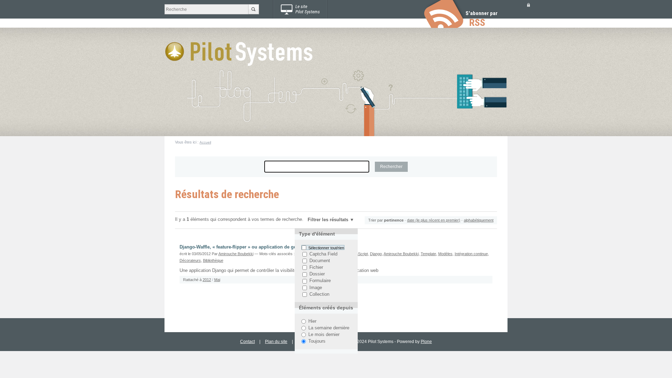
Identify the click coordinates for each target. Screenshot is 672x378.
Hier (312, 321)
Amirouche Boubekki (235, 254)
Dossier (317, 274)
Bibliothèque (213, 260)
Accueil (205, 142)
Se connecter (528, 5)
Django (376, 254)
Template (428, 254)
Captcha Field (323, 254)
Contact (247, 341)
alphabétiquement (478, 220)
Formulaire (320, 281)
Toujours (317, 341)
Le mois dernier (324, 334)
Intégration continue (471, 254)
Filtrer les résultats (328, 219)
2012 (207, 280)
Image (315, 287)
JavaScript (359, 254)
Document (319, 260)
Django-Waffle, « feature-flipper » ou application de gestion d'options (254, 247)
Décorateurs (190, 260)
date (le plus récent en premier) (433, 220)
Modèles (445, 254)
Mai (217, 280)
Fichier (316, 267)
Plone (426, 341)
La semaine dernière (328, 328)
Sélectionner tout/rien (326, 247)
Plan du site (276, 341)
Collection (319, 294)
